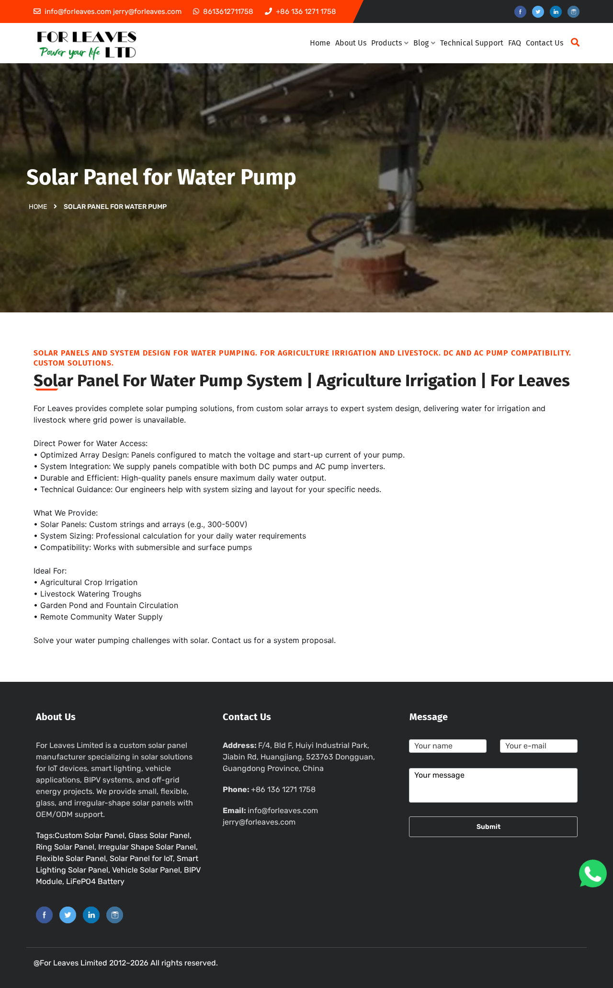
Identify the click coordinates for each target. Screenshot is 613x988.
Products (386, 42)
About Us (350, 42)
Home (320, 42)
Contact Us (544, 42)
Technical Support (471, 42)
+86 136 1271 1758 (283, 789)
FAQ (514, 42)
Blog (421, 42)
